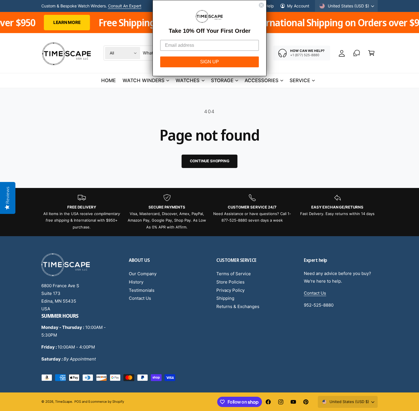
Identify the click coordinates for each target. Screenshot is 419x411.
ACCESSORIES (261, 80)
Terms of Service (233, 273)
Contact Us (140, 298)
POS (77, 402)
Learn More (34, 22)
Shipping (225, 298)
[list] (209, 212)
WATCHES (188, 80)
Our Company (142, 273)
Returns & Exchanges (237, 306)
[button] (371, 53)
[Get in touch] (356, 53)
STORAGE (222, 80)
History (136, 282)
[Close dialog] (261, 5)
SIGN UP (209, 61)
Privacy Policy (230, 290)
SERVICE (300, 80)
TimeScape (63, 402)
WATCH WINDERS (143, 80)
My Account (298, 5)
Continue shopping (209, 161)
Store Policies (230, 282)
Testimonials (141, 290)
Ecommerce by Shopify (106, 402)
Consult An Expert (124, 5)
